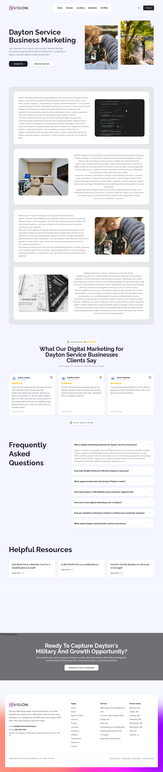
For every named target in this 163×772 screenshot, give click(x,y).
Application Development (110, 738)
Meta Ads (104, 723)
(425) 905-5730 (20, 729)
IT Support (104, 735)
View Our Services (41, 64)
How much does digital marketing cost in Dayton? (98, 502)
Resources (75, 742)
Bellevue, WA (135, 708)
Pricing (74, 723)
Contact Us (18, 64)
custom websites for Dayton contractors (42, 230)
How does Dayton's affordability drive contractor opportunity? (104, 492)
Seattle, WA (134, 712)
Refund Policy (136, 758)
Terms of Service (115, 758)
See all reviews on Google (83, 422)
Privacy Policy (126, 758)
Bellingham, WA (136, 727)
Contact (149, 8)
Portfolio (104, 8)
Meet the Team (77, 715)
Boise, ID (133, 731)
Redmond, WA (135, 719)
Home (59, 8)
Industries (92, 8)
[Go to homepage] (18, 704)
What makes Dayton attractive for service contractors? (100, 523)
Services (69, 8)
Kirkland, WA (135, 715)
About (73, 712)
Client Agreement (148, 758)
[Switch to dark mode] (139, 8)
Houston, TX (134, 735)
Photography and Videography (112, 727)
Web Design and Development (112, 708)
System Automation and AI (111, 731)
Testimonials (76, 738)
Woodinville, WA (136, 723)
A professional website (102, 195)
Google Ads (80, 190)
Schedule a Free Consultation (81, 667)
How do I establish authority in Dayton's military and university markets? (109, 513)
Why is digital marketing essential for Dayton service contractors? (105, 444)
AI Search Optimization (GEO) (112, 715)
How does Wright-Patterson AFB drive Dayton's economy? (101, 471)
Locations (81, 8)
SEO (102, 712)
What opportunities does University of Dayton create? (99, 481)
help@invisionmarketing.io (25, 726)
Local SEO (110, 192)
